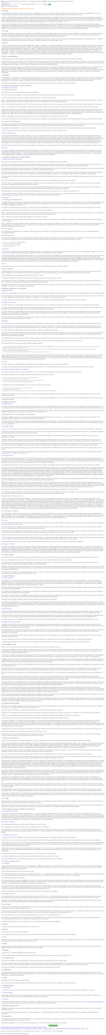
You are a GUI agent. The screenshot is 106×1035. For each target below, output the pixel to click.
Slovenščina (43, 1027)
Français (3, 1027)
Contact (83, 1028)
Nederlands (28, 1027)
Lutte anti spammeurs (60, 1028)
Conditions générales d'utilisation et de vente (12, 1028)
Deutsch (12, 1027)
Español (23, 1027)
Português (17, 1027)
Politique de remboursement (73, 1028)
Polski (38, 1027)
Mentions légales (27, 1028)
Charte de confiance (38, 1028)
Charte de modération (48, 1028)
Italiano (7, 1027)
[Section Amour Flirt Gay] (46, 4)
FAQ (87, 1028)
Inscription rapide (53, 1025)
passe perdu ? (14, 6)
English (34, 1027)
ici (55, 272)
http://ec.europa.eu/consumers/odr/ (95, 1001)
